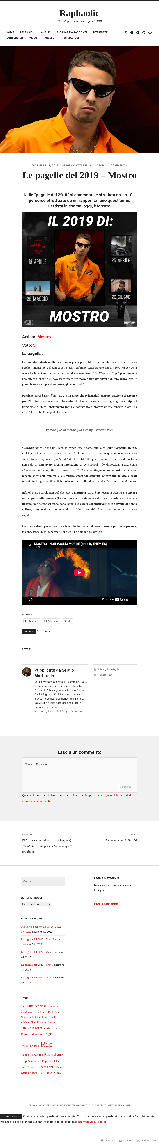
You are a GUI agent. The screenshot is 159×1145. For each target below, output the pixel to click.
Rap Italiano (53, 1054)
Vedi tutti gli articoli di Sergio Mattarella (58, 711)
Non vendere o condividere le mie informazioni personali (95, 1105)
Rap (119, 669)
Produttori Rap (30, 1045)
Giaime (25, 1022)
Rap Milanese (31, 1061)
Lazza (38, 1027)
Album (101, 669)
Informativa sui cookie (92, 1121)
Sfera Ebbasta (29, 1072)
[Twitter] (125, 32)
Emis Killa (34, 1017)
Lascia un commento (111, 165)
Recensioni (27, 32)
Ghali (52, 1017)
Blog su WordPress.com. (44, 1105)
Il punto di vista (46, 1022)
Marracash (37, 1034)
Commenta (125, 786)
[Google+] (138, 32)
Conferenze (15, 37)
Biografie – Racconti (72, 32)
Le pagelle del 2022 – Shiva (37, 964)
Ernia (45, 1017)
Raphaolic (79, 13)
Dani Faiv (41, 1012)
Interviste (100, 32)
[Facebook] (131, 32)
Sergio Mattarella (76, 165)
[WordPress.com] (150, 32)
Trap (49, 1072)
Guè (33, 1022)
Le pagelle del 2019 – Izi (121, 837)
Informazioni (69, 37)
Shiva (42, 1072)
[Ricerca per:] (43, 881)
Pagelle (48, 37)
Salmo (58, 1067)
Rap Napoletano (51, 1061)
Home (10, 32)
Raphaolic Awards (32, 1054)
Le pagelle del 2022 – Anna (36, 952)
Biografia (52, 1006)
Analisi (46, 32)
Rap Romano (29, 1067)
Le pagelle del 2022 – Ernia (36, 977)
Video (33, 37)
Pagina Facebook (106, 904)
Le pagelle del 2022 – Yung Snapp (40, 939)
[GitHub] (144, 32)
